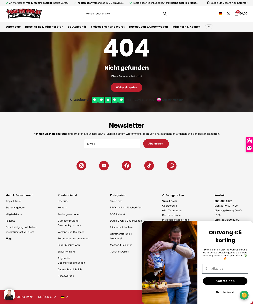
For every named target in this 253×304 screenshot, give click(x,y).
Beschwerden (66, 275)
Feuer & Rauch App (69, 244)
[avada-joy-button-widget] (244, 295)
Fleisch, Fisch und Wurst (108, 27)
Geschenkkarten (119, 251)
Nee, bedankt (225, 292)
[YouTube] (104, 165)
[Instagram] (81, 165)
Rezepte (10, 220)
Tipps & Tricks (13, 201)
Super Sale (13, 27)
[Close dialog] (247, 225)
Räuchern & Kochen (186, 27)
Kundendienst (67, 195)
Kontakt (62, 207)
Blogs (9, 238)
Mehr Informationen (19, 195)
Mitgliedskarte (14, 214)
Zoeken (165, 13)
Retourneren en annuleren (73, 238)
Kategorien (118, 195)
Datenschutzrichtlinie (70, 269)
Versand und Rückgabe (71, 231)
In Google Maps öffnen (175, 219)
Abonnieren (156, 143)
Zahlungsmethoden (69, 214)
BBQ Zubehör (77, 27)
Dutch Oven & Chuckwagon (148, 27)
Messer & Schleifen (121, 244)
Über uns (63, 201)
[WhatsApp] (172, 165)
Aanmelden (225, 281)
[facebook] (126, 165)
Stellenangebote (15, 207)
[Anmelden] (228, 13)
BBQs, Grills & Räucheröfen (44, 27)
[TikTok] (149, 165)
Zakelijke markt (66, 251)
